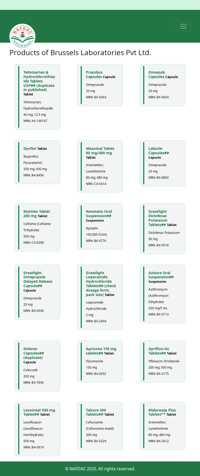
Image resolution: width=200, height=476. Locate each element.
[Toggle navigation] (183, 26)
